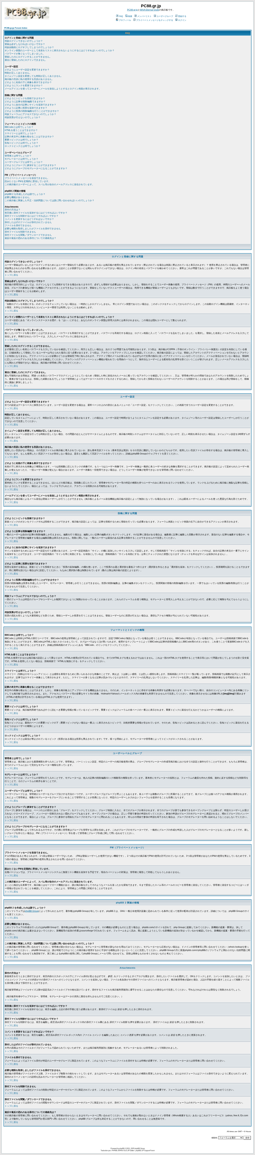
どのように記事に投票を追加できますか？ (26, 108)
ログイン (182, 20)
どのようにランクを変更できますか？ (24, 85)
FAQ (121, 16)
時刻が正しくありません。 (18, 73)
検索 (130, 16)
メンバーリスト (144, 16)
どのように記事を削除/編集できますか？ (25, 101)
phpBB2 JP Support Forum (145, 1150)
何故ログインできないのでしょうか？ (24, 41)
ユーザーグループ (165, 16)
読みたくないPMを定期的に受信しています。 (28, 181)
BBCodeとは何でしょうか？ (19, 127)
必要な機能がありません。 (18, 197)
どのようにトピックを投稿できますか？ (25, 98)
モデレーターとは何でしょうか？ (21, 159)
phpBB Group (32, 911)
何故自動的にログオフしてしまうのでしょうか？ (29, 47)
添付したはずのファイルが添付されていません (28, 222)
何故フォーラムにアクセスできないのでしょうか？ (30, 114)
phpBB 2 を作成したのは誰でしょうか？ (25, 194)
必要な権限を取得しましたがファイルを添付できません (33, 228)
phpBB (121, 1148)
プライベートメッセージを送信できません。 (27, 178)
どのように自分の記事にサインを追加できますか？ (30, 104)
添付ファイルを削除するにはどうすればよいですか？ (31, 216)
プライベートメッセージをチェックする (154, 20)
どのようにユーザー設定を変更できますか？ (27, 69)
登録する (182, 16)
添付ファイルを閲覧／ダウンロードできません (28, 235)
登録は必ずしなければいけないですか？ (25, 44)
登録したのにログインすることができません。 (28, 57)
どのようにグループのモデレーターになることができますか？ (36, 168)
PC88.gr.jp (132, 10)
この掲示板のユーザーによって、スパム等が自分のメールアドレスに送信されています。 (49, 184)
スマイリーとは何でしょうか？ (20, 133)
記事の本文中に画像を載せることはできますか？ (29, 136)
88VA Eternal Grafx (149, 10)
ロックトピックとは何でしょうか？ (23, 146)
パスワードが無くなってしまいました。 (25, 53)
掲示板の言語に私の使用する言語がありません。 (29, 79)
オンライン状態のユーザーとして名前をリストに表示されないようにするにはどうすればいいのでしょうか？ (59, 50)
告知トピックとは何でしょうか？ (21, 143)
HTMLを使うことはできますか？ (21, 130)
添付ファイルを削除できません (20, 231)
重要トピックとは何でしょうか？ (21, 139)
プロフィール (125, 20)
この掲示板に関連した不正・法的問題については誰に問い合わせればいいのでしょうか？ (49, 200)
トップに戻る (11, 275)
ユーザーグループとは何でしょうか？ (24, 162)
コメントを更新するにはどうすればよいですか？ (29, 219)
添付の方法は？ (12, 209)
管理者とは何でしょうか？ (18, 155)
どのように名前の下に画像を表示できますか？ (28, 82)
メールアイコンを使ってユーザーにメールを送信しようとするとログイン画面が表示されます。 (53, 88)
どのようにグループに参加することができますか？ (30, 165)
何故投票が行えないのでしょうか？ (23, 117)
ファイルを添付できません (18, 225)
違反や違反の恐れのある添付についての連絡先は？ (30, 238)
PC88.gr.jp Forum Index (15, 28)
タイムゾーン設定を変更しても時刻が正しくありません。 (34, 76)
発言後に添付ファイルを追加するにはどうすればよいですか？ (36, 212)
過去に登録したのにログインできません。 (26, 60)
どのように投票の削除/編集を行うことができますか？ (32, 111)
